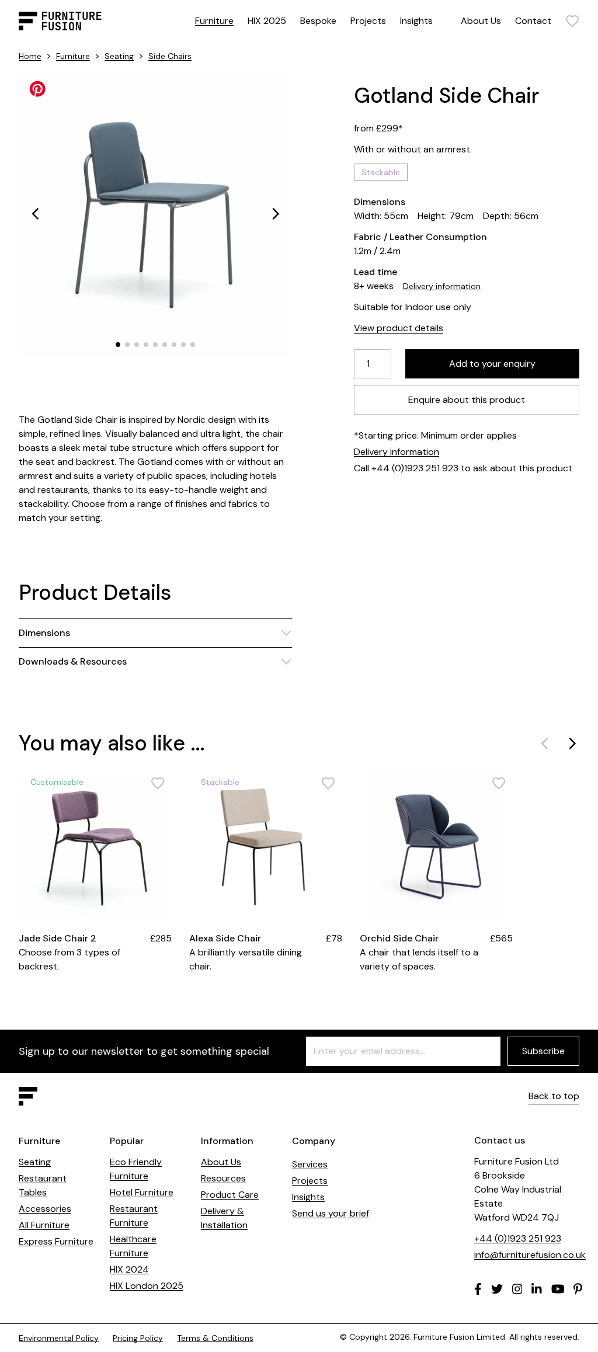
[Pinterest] (577, 1289)
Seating (119, 56)
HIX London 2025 (146, 1286)
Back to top (554, 1096)
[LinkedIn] (536, 1289)
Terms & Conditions (215, 1338)
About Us (481, 21)
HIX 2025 (267, 21)
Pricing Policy (138, 1338)
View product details (398, 328)
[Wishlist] (572, 21)
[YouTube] (558, 1289)
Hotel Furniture (141, 1192)
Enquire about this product (466, 400)
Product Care (230, 1194)
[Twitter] (497, 1289)
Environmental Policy (59, 1338)
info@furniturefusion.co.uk (530, 1255)
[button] (35, 214)
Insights (416, 21)
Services (310, 1164)
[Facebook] (478, 1289)
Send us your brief (330, 1213)
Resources (223, 1178)
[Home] (60, 21)
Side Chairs (170, 56)
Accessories (45, 1208)
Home (30, 56)
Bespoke (318, 21)
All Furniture (44, 1225)
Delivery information (442, 286)
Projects (368, 21)
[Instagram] (517, 1289)
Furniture (214, 21)
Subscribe (543, 1051)
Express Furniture (56, 1241)
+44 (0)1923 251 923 (517, 1238)
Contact (533, 21)
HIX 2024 (129, 1269)
